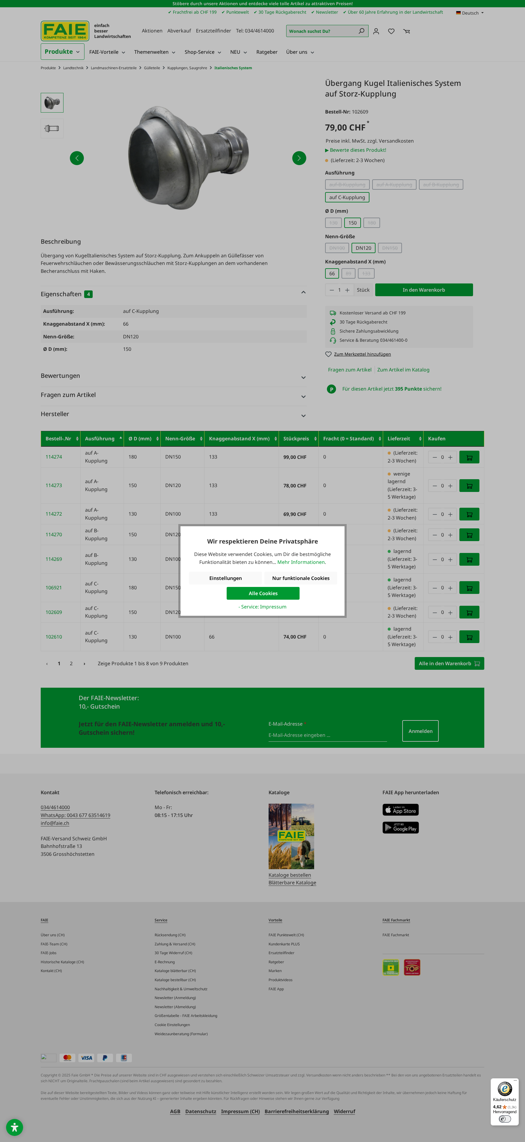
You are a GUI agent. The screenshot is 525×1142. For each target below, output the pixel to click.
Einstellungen (225, 578)
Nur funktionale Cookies (301, 578)
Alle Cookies (263, 593)
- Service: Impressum (262, 606)
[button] (14, 1127)
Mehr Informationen (301, 562)
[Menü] (515, 1082)
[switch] (505, 1119)
